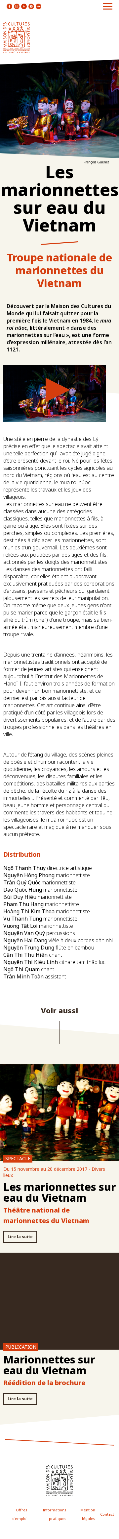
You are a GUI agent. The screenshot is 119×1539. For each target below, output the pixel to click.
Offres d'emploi (19, 1514)
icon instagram (17, 6)
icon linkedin (24, 6)
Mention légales (87, 1514)
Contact (107, 1514)
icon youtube (31, 6)
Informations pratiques (54, 1514)
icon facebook (9, 6)
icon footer (59, 1480)
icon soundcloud (38, 6)
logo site (16, 37)
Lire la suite (20, 1236)
